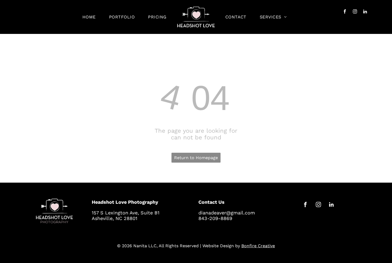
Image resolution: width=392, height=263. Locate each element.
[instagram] (355, 12)
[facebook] (345, 12)
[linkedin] (365, 12)
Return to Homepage (196, 157)
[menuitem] (89, 17)
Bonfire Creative (258, 245)
